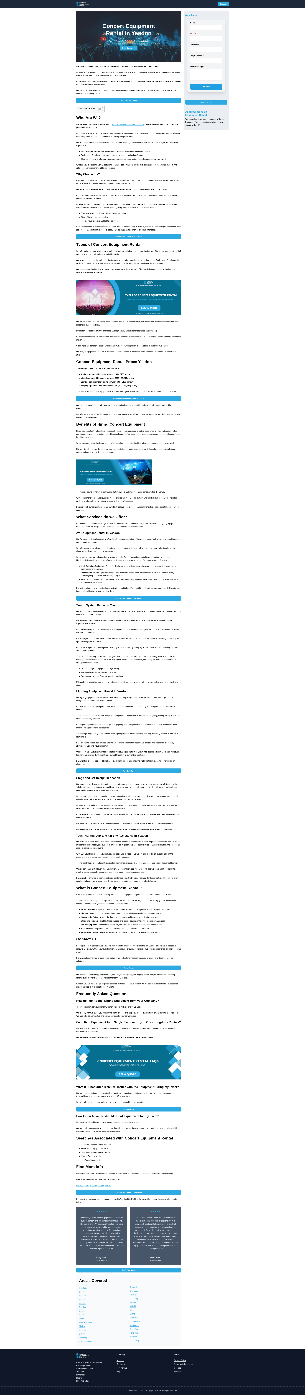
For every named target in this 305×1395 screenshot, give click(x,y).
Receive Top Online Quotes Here (128, 598)
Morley (82, 1326)
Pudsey (108, 1185)
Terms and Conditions (183, 1364)
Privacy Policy (180, 1360)
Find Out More (129, 771)
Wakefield (134, 1318)
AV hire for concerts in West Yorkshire (128, 124)
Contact (223, 4)
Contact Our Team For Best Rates (128, 237)
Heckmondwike (85, 1341)
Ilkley (81, 1315)
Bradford (82, 1307)
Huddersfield (135, 1321)
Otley (87, 1185)
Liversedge (84, 1338)
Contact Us (121, 1364)
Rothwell (133, 1287)
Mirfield (133, 1306)
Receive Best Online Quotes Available (128, 398)
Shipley (101, 1185)
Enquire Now (128, 1109)
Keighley (83, 1330)
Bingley (82, 1311)
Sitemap (177, 1372)
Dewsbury (134, 1299)
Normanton (134, 1325)
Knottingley (134, 1341)
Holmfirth (133, 1337)
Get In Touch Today (129, 100)
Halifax (133, 1295)
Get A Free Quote (129, 1270)
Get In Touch (128, 968)
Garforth (133, 1302)
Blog (118, 1372)
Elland (132, 1314)
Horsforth (80, 1185)
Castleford (134, 1329)
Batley (81, 1334)
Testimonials (122, 1368)
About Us (120, 1360)
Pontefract (134, 1333)
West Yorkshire (85, 1322)
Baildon (93, 1185)
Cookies (177, 1368)
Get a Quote (127, 48)
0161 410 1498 (82, 1381)
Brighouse (134, 1291)
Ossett (132, 1310)
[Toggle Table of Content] (99, 109)
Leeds (81, 1319)
